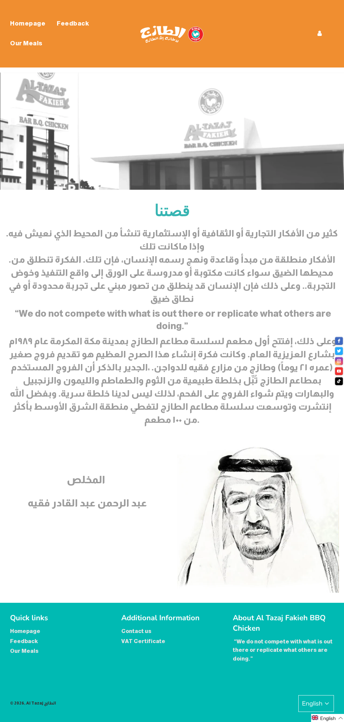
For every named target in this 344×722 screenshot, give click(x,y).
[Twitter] (339, 351)
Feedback (73, 23)
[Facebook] (339, 341)
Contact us (136, 631)
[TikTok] (339, 381)
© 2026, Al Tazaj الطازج (33, 703)
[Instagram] (339, 361)
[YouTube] (339, 371)
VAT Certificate (143, 641)
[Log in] (319, 34)
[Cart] (334, 34)
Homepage (27, 23)
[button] (327, 718)
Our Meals (26, 43)
